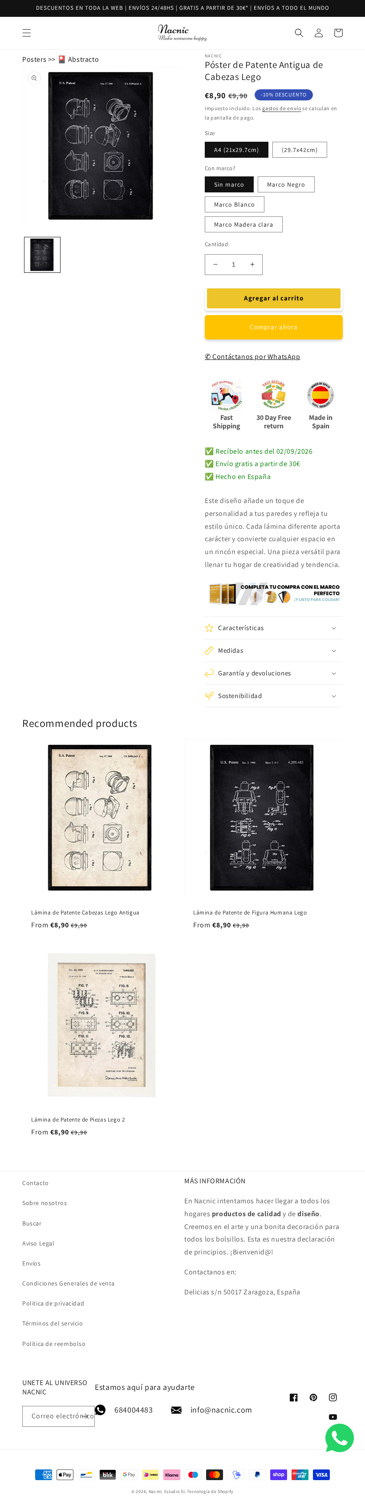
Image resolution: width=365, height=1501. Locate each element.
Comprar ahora (274, 327)
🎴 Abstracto (78, 59)
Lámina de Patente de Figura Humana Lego (250, 912)
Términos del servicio (52, 1323)
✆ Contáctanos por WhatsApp (252, 356)
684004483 (133, 1410)
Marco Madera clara (243, 224)
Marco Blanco (234, 204)
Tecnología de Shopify (210, 1491)
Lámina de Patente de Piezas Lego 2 (78, 1119)
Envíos (31, 1263)
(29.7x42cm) (300, 150)
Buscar (32, 1223)
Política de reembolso (54, 1344)
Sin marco (229, 184)
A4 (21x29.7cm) (236, 150)
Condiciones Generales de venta (68, 1283)
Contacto (35, 1183)
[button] (26, 33)
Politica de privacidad (53, 1303)
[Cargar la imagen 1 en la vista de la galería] (42, 255)
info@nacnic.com (221, 1410)
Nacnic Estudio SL (167, 1491)
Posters (34, 59)
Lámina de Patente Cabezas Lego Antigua (85, 912)
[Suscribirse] (84, 1416)
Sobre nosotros (44, 1203)
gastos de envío (281, 108)
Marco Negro (286, 184)
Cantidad (216, 244)
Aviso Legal (38, 1243)
